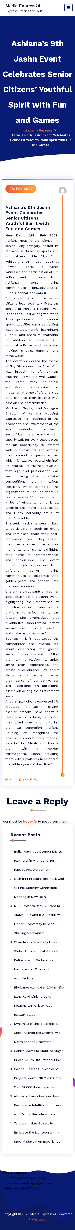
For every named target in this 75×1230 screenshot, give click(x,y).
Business (45, 130)
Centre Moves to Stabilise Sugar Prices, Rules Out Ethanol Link (38, 1055)
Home (29, 130)
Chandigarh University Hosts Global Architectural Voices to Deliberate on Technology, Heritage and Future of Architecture (36, 960)
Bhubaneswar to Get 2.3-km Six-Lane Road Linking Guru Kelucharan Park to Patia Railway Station (39, 1001)
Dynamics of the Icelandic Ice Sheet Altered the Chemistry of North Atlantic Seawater (38, 1033)
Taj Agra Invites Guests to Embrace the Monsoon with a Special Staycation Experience (37, 1132)
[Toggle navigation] (68, 7)
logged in (30, 821)
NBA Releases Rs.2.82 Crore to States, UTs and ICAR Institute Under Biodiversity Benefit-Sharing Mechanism (37, 919)
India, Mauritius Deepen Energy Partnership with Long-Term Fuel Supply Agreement (38, 860)
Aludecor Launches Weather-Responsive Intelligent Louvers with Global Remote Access (37, 1105)
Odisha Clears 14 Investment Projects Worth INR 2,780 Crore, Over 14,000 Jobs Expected (38, 1078)
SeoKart (40, 1219)
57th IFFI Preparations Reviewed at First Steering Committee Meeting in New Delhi (39, 888)
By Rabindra (30, 779)
